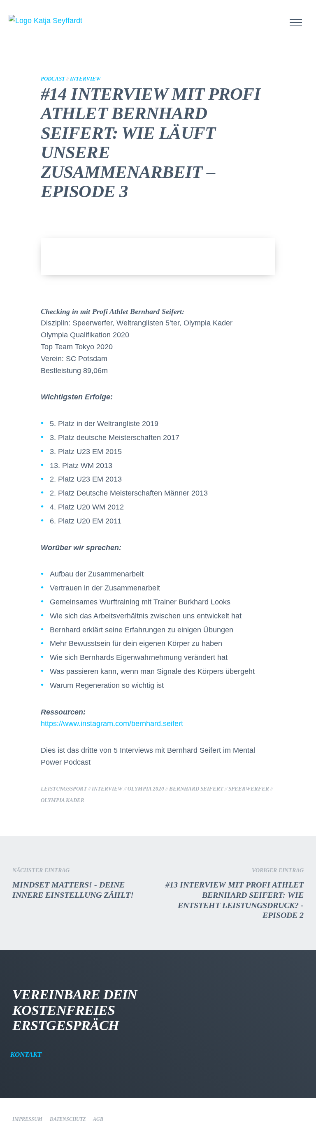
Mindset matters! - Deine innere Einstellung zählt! (73, 883)
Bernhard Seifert (196, 789)
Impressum (27, 1119)
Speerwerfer (248, 789)
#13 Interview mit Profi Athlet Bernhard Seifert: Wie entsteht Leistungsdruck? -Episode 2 (234, 893)
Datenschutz (68, 1119)
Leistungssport (64, 789)
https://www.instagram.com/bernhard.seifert (112, 723)
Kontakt (27, 1054)
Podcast (53, 79)
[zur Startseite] (66, 21)
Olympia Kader (62, 800)
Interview (85, 79)
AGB (98, 1119)
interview (107, 789)
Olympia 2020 (146, 789)
